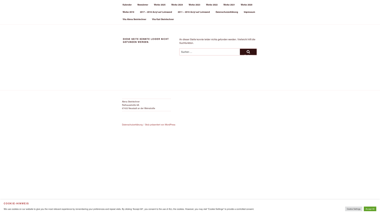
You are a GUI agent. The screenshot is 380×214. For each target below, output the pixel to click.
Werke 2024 (177, 4)
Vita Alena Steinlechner (134, 19)
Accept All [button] (370, 208)
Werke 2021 (229, 4)
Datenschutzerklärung (227, 11)
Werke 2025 (160, 4)
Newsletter (142, 4)
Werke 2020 (246, 4)
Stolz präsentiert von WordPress (160, 124)
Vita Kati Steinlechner (163, 19)
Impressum (249, 11)
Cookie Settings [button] (354, 208)
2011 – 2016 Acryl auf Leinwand (194, 11)
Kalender (127, 4)
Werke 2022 (212, 4)
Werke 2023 (194, 4)
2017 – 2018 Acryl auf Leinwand (156, 11)
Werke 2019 (128, 11)
